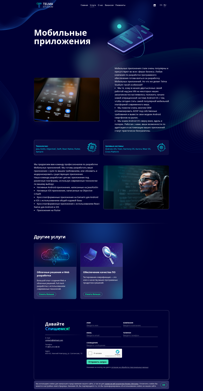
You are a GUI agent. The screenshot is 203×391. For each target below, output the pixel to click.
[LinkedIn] (154, 5)
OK (163, 385)
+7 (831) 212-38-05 (52, 347)
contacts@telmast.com (54, 340)
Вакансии (109, 5)
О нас (100, 5)
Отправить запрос (97, 362)
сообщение (92, 343)
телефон (127, 333)
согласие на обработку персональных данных (129, 367)
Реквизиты (120, 5)
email (89, 333)
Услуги (93, 5)
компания (128, 323)
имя (89, 323)
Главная (84, 5)
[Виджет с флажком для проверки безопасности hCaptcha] (104, 353)
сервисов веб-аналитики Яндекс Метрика (121, 384)
